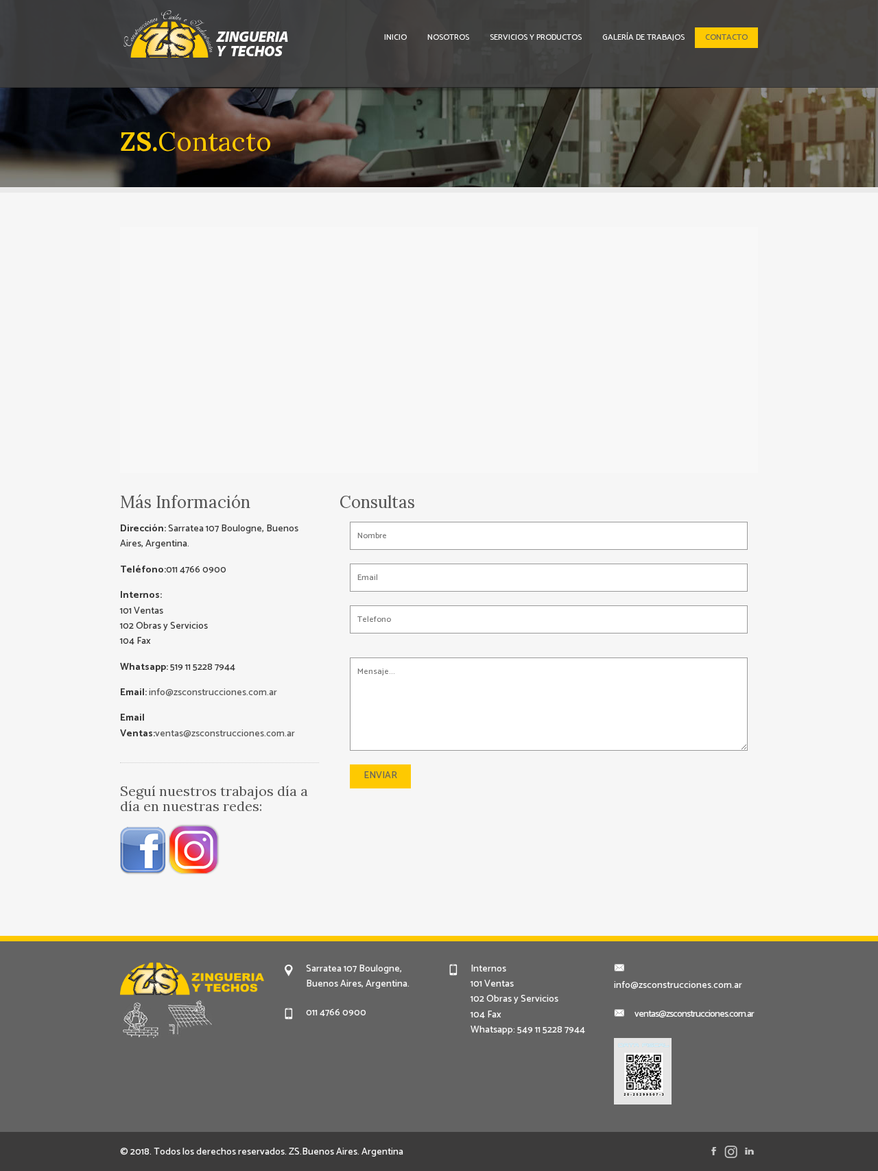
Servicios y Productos (536, 37)
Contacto (726, 37)
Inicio (395, 37)
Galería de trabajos (643, 37)
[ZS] (257, 38)
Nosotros (448, 37)
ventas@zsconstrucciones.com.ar (225, 734)
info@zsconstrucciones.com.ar (212, 693)
